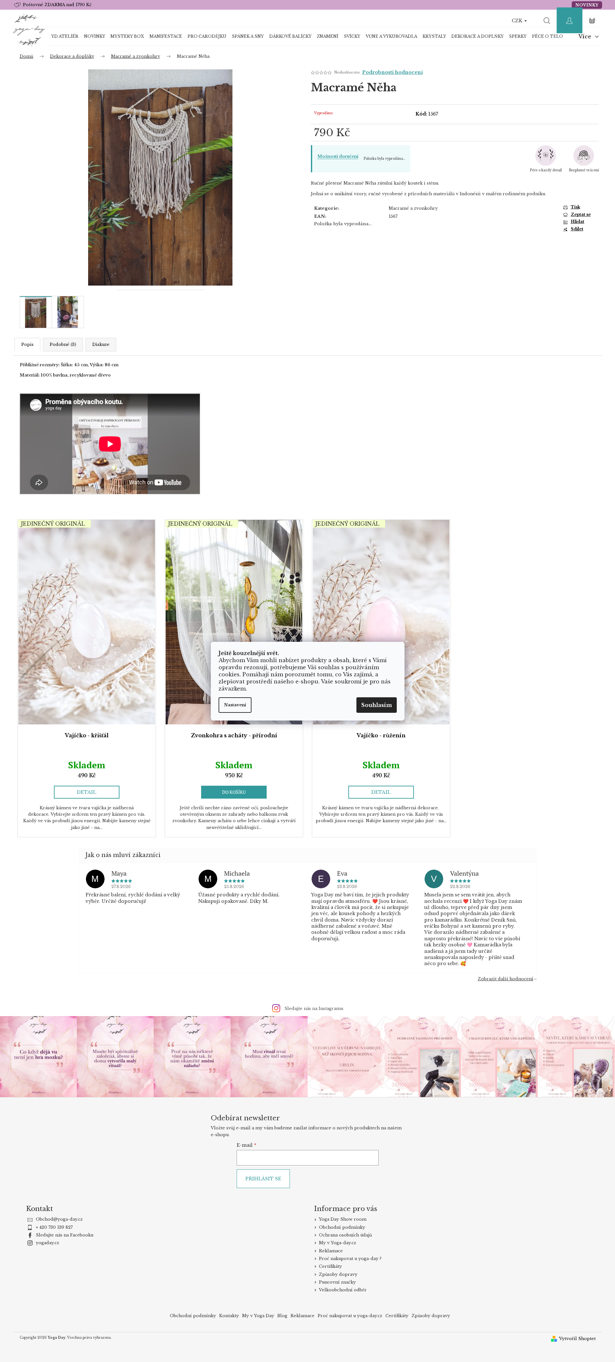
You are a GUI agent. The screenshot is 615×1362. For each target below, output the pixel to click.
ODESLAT (378, 727)
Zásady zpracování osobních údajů (378, 741)
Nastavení (235, 704)
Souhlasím (376, 705)
